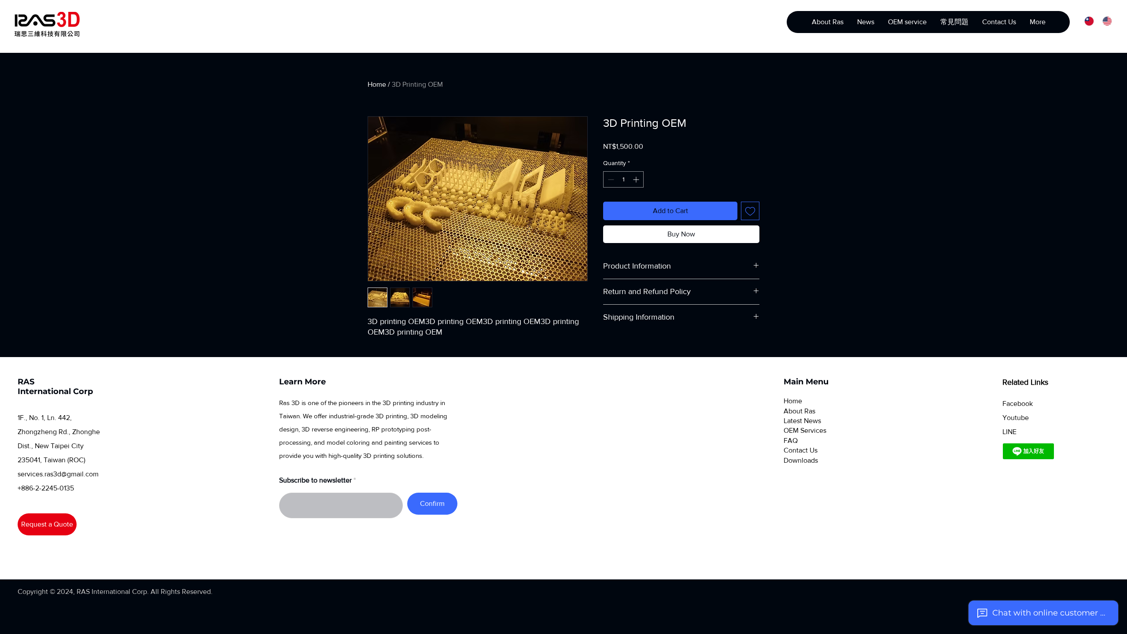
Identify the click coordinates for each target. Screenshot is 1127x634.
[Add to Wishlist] (750, 211)
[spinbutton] (623, 179)
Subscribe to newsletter (315, 480)
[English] (1105, 21)
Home (377, 84)
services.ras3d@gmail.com (58, 474)
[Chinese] (1087, 21)
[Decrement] (609, 179)
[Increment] (636, 179)
